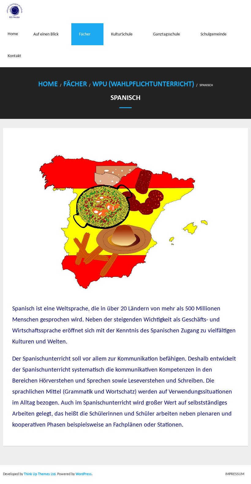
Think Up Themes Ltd (39, 474)
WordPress (84, 474)
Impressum (234, 474)
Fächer (75, 84)
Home (48, 84)
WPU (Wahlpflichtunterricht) (143, 84)
